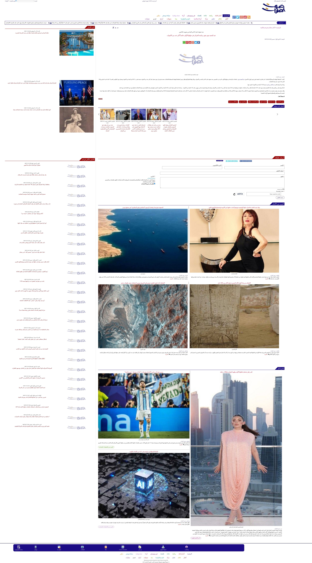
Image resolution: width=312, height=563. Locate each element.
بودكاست (187, 549)
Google (6, 1)
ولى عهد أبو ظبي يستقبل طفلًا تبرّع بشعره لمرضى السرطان (32, 174)
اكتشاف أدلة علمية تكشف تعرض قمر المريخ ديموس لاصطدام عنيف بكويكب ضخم (143, 283)
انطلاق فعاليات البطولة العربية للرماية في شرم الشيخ (32, 358)
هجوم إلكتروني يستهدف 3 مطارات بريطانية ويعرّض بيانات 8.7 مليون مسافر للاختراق (63, 22)
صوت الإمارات (12, 1)
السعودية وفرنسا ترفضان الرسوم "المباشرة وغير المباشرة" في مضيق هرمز (143, 207)
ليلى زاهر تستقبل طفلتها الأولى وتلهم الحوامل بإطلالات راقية (236, 372)
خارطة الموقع (163, 549)
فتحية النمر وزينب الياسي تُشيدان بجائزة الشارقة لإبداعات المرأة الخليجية (32, 426)
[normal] (115, 27)
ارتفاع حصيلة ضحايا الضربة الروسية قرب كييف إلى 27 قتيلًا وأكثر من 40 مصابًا (153, 22)
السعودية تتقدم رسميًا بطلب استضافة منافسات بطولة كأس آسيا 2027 (32, 407)
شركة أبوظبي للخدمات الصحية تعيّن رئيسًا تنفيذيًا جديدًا (32, 310)
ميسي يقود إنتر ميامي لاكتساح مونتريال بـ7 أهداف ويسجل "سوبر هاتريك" (144, 372)
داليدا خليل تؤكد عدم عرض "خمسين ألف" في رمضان (32, 252)
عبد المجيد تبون (241, 79)
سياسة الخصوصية (19, 549)
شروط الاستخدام (151, 178)
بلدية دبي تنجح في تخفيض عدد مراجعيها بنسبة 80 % (32, 281)
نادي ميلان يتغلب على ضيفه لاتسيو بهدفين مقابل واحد (32, 242)
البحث (36, 1)
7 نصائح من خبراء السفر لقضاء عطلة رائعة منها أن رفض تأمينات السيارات (32, 416)
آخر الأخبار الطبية (196, 538)
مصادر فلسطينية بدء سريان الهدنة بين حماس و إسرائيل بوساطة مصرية (32, 329)
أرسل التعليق (280, 197)
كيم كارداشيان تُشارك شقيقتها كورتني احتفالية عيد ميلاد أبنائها (32, 223)
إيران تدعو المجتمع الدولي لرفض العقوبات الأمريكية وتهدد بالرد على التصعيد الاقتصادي (109, 22)
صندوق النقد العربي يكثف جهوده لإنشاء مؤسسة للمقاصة (32, 194)
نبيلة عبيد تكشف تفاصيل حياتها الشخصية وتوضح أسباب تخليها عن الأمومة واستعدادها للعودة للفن (234, 207)
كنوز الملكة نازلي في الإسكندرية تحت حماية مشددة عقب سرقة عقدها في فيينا (32, 109)
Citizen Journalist (123, 549)
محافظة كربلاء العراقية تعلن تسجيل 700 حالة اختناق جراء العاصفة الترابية (32, 184)
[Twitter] (232, 161)
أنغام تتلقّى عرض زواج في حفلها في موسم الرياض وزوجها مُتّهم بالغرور (32, 261)
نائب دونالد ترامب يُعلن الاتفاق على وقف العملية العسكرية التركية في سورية (32, 203)
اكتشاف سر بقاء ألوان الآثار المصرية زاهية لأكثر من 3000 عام (234, 283)
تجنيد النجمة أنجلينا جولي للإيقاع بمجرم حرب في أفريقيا (32, 387)
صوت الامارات (280, 101)
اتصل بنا (59, 549)
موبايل (36, 549)
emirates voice (271, 101)
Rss (106, 549)
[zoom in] (113, 27)
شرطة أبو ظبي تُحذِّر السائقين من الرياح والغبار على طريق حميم (32, 320)
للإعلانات (82, 549)
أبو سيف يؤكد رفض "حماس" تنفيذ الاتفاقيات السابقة (32, 300)
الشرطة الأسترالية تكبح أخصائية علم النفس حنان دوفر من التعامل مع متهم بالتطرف (32, 368)
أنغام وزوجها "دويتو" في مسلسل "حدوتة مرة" (32, 213)
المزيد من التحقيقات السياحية (106, 447)
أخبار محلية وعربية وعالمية (267, 27)
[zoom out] (118, 27)
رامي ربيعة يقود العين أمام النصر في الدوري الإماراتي (227, 22)
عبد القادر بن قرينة (270, 84)
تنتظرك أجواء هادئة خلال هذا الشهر (32, 165)
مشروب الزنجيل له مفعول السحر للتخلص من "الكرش (32, 378)
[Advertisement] (117, 7)
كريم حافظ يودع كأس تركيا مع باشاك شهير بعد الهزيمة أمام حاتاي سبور (32, 290)
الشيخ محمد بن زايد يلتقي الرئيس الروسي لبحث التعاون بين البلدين (32, 349)
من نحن (140, 549)
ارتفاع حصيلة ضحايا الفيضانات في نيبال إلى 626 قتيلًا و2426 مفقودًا (193, 22)
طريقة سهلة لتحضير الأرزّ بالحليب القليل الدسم (32, 232)
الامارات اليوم (263, 101)
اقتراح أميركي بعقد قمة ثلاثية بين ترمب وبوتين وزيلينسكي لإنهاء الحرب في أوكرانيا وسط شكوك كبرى (32, 83)
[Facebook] (246, 161)
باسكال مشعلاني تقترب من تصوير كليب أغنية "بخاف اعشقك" (32, 339)
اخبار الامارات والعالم (253, 101)
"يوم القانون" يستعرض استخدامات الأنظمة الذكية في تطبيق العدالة (32, 271)
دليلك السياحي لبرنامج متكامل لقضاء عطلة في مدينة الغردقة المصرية (32, 33)
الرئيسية (278, 27)
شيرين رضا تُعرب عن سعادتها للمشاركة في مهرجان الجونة (32, 397)
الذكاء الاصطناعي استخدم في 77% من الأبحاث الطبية (144, 451)
